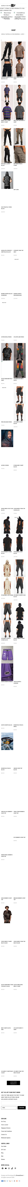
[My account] (18, 5)
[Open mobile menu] (2, 5)
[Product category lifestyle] (20, 16)
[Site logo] (13, 5)
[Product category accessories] (7, 16)
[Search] (20, 5)
